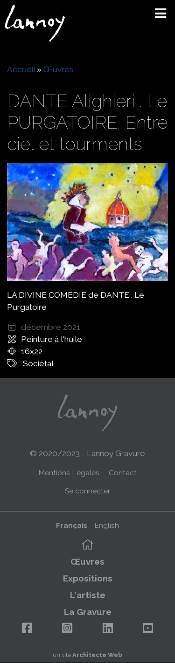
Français (71, 525)
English (106, 525)
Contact (123, 472)
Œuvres (58, 69)
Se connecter (87, 490)
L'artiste (87, 595)
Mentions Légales (68, 472)
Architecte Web (97, 654)
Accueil (21, 69)
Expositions (87, 578)
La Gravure (88, 612)
